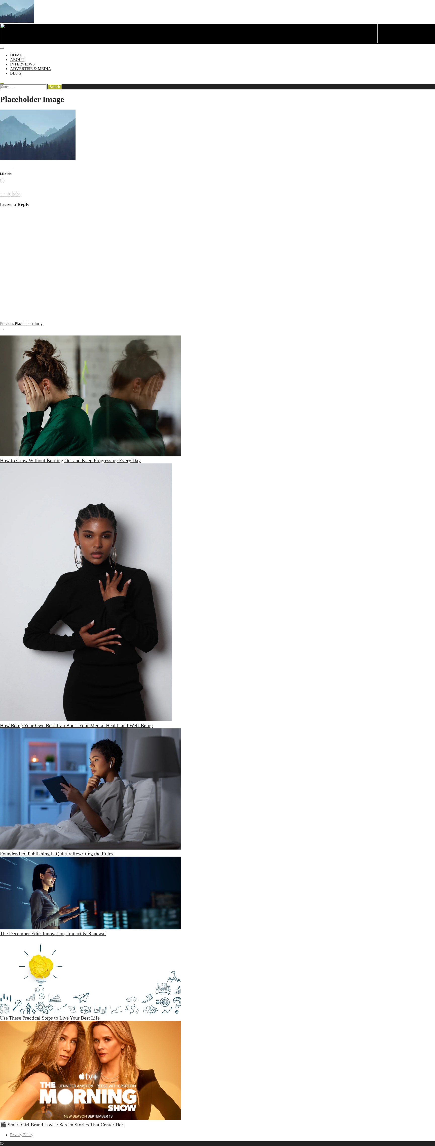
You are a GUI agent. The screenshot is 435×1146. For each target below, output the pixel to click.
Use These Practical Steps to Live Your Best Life (50, 1018)
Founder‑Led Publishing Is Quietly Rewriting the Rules (56, 853)
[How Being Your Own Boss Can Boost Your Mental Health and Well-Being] (86, 593)
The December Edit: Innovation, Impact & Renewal (53, 933)
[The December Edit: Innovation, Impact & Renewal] (90, 894)
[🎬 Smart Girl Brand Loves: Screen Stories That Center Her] (90, 1071)
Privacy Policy (21, 1135)
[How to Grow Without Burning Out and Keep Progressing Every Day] (90, 396)
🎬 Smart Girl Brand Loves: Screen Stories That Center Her (61, 1124)
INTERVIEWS (22, 64)
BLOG (15, 73)
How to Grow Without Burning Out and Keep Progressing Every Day (70, 460)
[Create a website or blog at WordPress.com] (2, 1143)
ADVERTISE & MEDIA (30, 68)
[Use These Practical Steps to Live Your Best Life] (90, 975)
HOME (16, 55)
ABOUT (17, 59)
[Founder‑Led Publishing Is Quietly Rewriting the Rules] (90, 789)
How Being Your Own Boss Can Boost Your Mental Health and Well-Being (76, 725)
